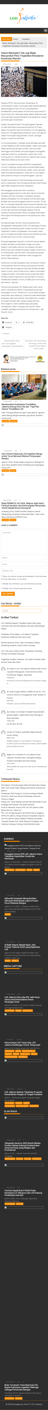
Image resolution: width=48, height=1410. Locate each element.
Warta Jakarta (23, 1057)
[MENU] (45, 30)
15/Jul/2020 (10, 1040)
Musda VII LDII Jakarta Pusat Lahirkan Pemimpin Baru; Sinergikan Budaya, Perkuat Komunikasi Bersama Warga (24, 757)
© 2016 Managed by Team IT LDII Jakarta (24, 1404)
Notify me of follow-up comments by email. (22, 584)
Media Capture (27, 1010)
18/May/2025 (10, 1140)
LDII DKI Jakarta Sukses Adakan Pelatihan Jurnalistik (21, 818)
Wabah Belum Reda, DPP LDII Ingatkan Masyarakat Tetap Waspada (12, 343)
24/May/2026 (10, 851)
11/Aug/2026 (7, 451)
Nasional (13, 470)
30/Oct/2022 (10, 1382)
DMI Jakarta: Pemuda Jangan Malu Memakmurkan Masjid (23, 785)
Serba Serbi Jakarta (11, 1057)
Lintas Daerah (9, 1398)
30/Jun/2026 (7, 500)
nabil (19, 851)
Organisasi (13, 421)
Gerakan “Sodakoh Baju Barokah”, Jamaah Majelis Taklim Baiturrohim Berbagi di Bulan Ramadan (26, 715)
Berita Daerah (9, 870)
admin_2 (19, 1040)
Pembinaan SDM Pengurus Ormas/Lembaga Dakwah (22, 793)
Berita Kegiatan (20, 870)
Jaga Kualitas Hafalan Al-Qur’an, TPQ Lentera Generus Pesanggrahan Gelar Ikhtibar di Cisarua (26, 694)
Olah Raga (28, 1159)
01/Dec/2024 (10, 994)
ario (16, 64)
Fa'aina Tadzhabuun (28, 1051)
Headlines (6, 334)
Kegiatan (36, 870)
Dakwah (29, 870)
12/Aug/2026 (7, 401)
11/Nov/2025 (10, 895)
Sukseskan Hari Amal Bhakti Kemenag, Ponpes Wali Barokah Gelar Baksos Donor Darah (35, 345)
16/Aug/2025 (10, 942)
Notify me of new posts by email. (17, 588)
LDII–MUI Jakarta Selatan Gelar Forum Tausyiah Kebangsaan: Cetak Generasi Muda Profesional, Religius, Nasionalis (26, 671)
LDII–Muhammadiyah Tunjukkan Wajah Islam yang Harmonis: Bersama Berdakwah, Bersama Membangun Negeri (23, 626)
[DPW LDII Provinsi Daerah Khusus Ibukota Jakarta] (3, 30)
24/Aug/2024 (10, 1187)
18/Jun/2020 (10, 1089)
